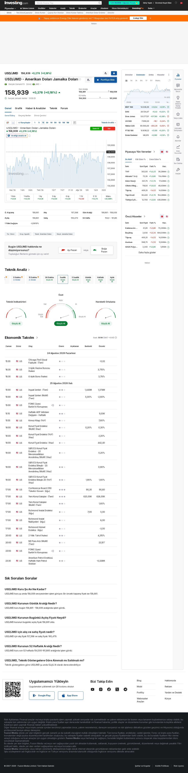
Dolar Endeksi (131, 135)
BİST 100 (129, 107)
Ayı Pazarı (72, 250)
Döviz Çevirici (40, 115)
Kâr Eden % (140, 159)
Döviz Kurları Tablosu (74, 13)
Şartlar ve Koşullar (142, 766)
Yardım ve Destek (173, 692)
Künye (168, 698)
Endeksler (140, 75)
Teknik (53, 108)
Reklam (168, 686)
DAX (127, 112)
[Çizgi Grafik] (13, 122)
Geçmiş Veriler (24, 115)
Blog (139, 680)
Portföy (140, 692)
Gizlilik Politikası (162, 766)
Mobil (139, 686)
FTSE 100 (129, 130)
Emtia (151, 75)
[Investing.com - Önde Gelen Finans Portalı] (16, 3)
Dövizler (111, 13)
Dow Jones (130, 116)
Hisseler (160, 75)
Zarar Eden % (155, 159)
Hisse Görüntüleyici (120, 8)
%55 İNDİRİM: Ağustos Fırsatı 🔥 (124, 3)
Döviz (9, 13)
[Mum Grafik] (7, 122)
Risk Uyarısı (179, 766)
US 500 (128, 121)
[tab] (18, 279)
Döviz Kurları (40, 13)
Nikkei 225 (130, 126)
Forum (64, 108)
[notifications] (176, 2)
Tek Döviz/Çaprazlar (24, 13)
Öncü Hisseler (133, 216)
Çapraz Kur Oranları (56, 13)
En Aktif (128, 159)
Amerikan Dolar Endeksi (95, 13)
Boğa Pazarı (104, 250)
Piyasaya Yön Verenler (138, 151)
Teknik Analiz (16, 269)
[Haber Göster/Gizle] (74, 122)
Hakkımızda (170, 680)
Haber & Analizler (36, 108)
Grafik (18, 108)
